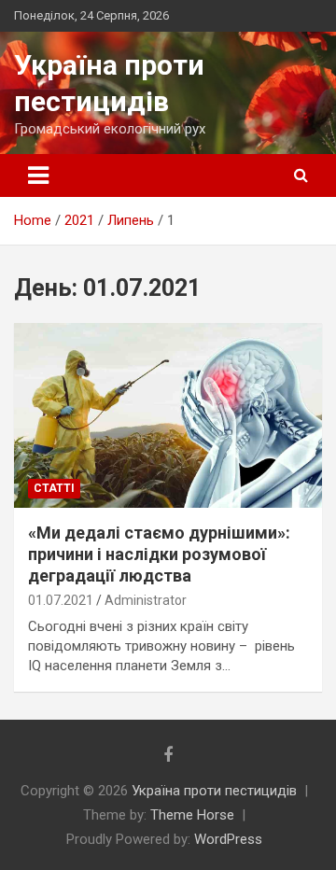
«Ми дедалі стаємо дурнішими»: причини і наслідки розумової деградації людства (159, 554)
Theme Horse (192, 815)
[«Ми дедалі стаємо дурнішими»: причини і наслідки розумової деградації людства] (168, 415)
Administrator (146, 600)
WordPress (228, 839)
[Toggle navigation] (38, 175)
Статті (54, 488)
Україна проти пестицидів (214, 790)
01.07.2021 (60, 600)
